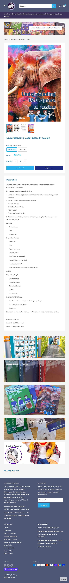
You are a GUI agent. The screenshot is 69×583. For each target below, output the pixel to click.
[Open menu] (4, 6)
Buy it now (49, 168)
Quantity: (9, 161)
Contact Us (7, 530)
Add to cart (20, 168)
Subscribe (43, 505)
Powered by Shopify (9, 577)
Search (6, 527)
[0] (64, 6)
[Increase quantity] (25, 161)
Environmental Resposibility (13, 542)
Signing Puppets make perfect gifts (47, 26)
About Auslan (8, 545)
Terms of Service (9, 548)
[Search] (54, 6)
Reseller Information (10, 536)
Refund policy (8, 554)
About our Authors (10, 533)
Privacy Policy (8, 551)
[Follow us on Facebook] (5, 565)
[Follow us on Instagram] (8, 565)
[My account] (60, 6)
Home (5, 39)
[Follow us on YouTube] (11, 565)
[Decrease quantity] (16, 161)
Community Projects (10, 539)
